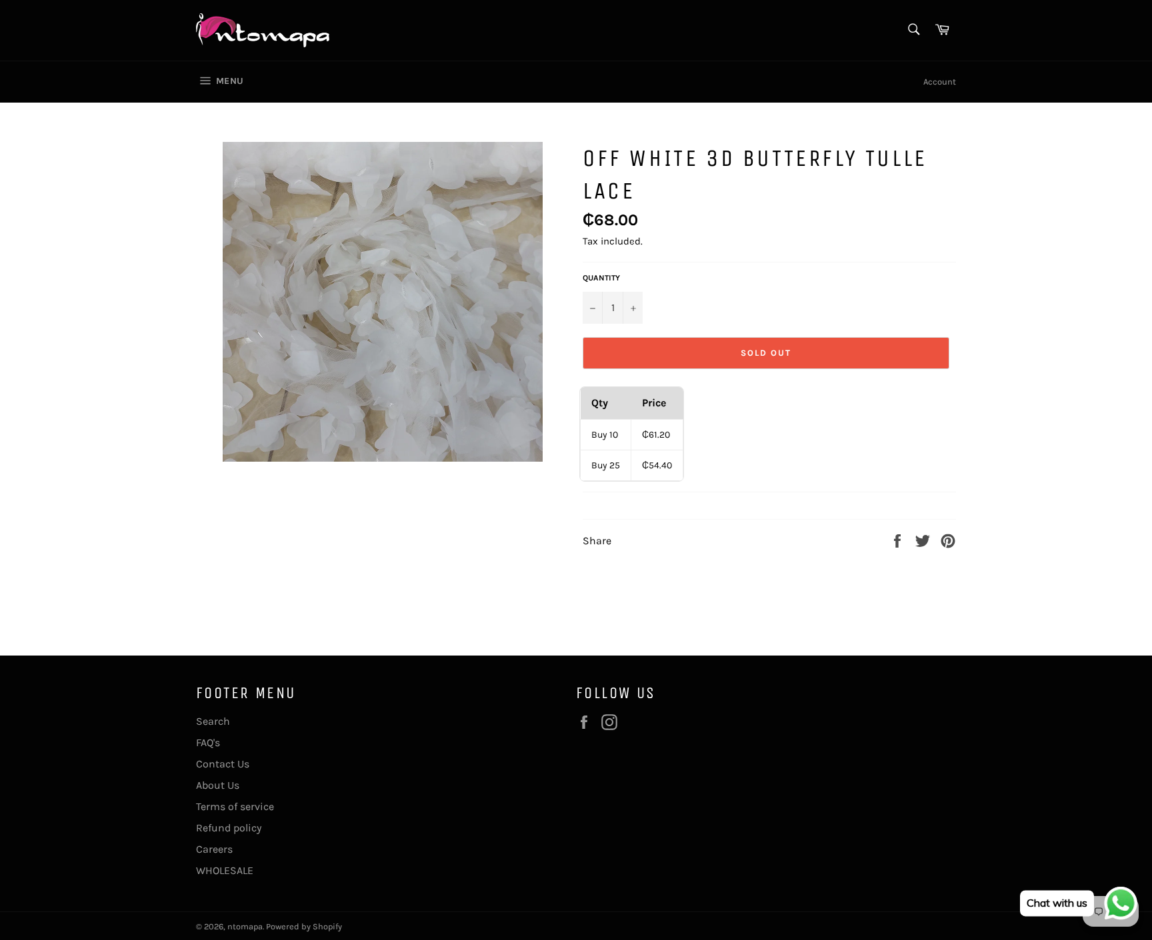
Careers (214, 849)
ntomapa (245, 926)
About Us (217, 785)
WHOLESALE (224, 870)
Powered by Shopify (304, 926)
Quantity (601, 277)
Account (939, 82)
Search (213, 721)
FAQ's (208, 742)
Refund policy (228, 827)
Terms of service (235, 806)
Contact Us (222, 763)
